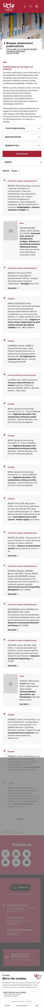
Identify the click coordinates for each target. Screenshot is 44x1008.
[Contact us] (25, 6)
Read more (12, 288)
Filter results (22, 154)
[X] (27, 862)
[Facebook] (5, 862)
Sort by (6, 171)
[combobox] (22, 128)
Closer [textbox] (14, 171)
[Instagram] (5, 854)
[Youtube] (16, 862)
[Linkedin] (27, 854)
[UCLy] (9, 7)
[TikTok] (16, 854)
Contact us (22, 887)
